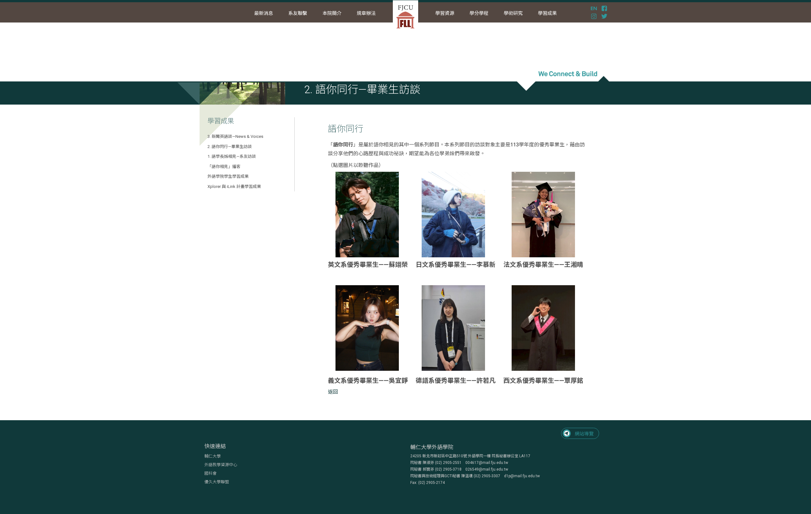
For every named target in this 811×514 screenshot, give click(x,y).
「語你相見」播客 (224, 166)
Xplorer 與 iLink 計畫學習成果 (234, 186)
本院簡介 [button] (332, 13)
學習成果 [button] (547, 13)
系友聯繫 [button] (297, 13)
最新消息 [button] (263, 13)
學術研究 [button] (513, 13)
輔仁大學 (212, 456)
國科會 (210, 473)
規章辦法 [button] (366, 13)
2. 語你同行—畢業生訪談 (230, 146)
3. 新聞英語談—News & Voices (235, 136)
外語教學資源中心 (220, 464)
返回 (333, 392)
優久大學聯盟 (216, 481)
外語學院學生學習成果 (228, 176)
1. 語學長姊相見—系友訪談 (232, 156)
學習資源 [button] (444, 13)
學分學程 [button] (479, 13)
